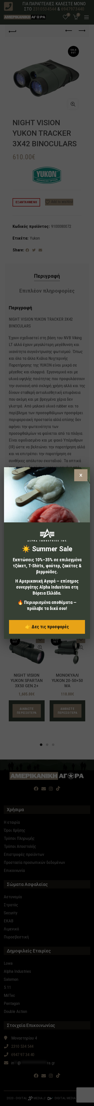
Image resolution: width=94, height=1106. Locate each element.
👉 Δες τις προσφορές (47, 626)
